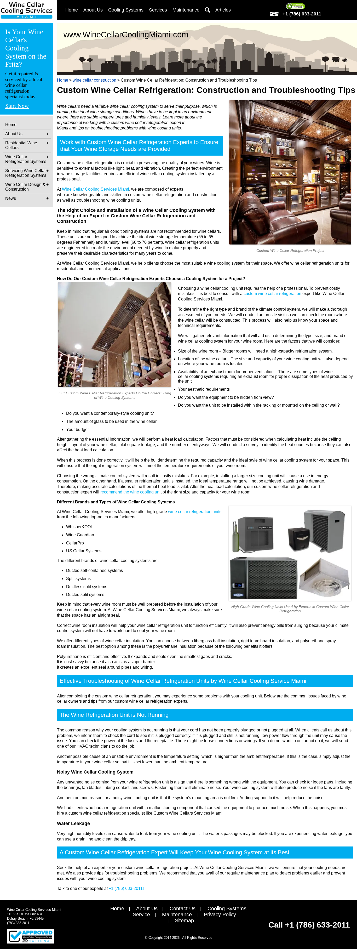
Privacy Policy (220, 914)
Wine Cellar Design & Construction (25, 186)
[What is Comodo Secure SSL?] (295, 6)
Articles (223, 10)
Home (10, 124)
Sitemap (184, 920)
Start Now (17, 106)
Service (141, 914)
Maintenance (185, 10)
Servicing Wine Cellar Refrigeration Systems (25, 173)
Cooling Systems (227, 908)
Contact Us (182, 908)
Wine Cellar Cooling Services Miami (95, 189)
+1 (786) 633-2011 (301, 13)
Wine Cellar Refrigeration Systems (25, 159)
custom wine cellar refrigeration (272, 293)
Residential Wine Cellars (21, 145)
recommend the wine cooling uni (130, 492)
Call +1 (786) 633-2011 (309, 924)
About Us (13, 134)
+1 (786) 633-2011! (126, 888)
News (10, 198)
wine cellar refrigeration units (194, 511)
